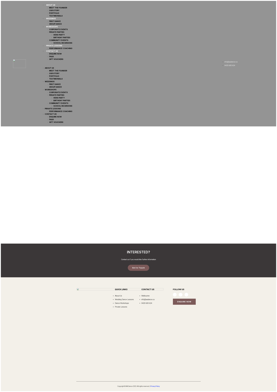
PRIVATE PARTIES (56, 32)
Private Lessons (54, 46)
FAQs (51, 56)
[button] (131, 63)
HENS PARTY (59, 35)
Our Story (54, 10)
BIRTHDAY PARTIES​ (61, 37)
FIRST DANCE (55, 21)
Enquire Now (55, 54)
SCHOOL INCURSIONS (62, 43)
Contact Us (52, 51)
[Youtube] (186, 294)
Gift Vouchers (56, 59)
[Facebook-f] (175, 294)
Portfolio (54, 13)
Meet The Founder (58, 8)
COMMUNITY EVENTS (58, 40)
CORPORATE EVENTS (58, 29)
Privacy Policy (155, 386)
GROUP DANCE (55, 24)
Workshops (52, 27)
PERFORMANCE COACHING (60, 48)
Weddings (51, 18)
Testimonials (56, 16)
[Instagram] (180, 294)
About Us (50, 5)
